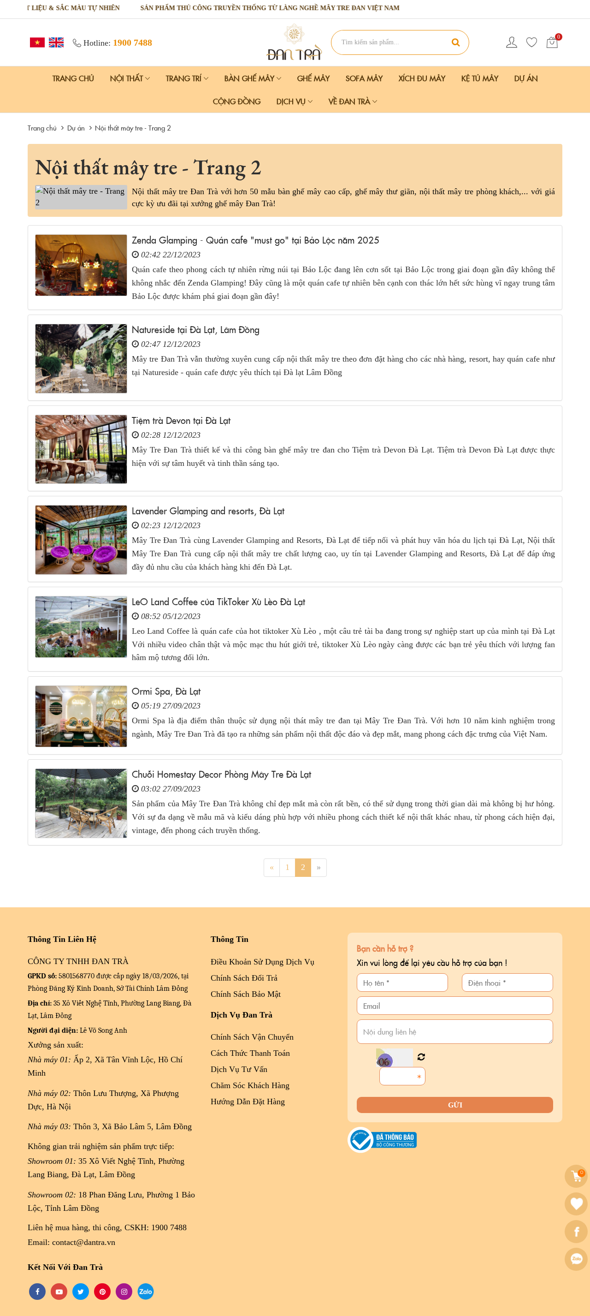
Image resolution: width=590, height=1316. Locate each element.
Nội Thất (127, 78)
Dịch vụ (292, 101)
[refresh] (421, 1057)
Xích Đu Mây (422, 78)
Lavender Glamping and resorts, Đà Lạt (208, 510)
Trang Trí (185, 78)
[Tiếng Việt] (36, 41)
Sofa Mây (364, 78)
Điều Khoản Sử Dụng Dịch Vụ (262, 961)
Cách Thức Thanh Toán (250, 1053)
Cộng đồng (236, 101)
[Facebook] (577, 1232)
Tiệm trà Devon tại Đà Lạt (181, 419)
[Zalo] (577, 1259)
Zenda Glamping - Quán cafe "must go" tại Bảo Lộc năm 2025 (255, 239)
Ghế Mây (313, 78)
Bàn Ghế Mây (250, 78)
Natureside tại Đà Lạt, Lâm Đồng (196, 328)
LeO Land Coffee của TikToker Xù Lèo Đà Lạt (218, 601)
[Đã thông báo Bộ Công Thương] (382, 1139)
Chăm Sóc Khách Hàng (250, 1085)
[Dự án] (295, 41)
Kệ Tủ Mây (479, 78)
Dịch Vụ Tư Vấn (239, 1069)
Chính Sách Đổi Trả (244, 978)
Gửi (455, 1105)
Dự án (526, 78)
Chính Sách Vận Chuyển (252, 1037)
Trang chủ (73, 78)
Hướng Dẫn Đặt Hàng (248, 1101)
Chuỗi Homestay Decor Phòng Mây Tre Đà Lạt (221, 773)
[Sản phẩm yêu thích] (532, 42)
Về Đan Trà (350, 101)
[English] (55, 41)
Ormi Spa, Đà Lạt (166, 690)
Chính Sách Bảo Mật (246, 994)
